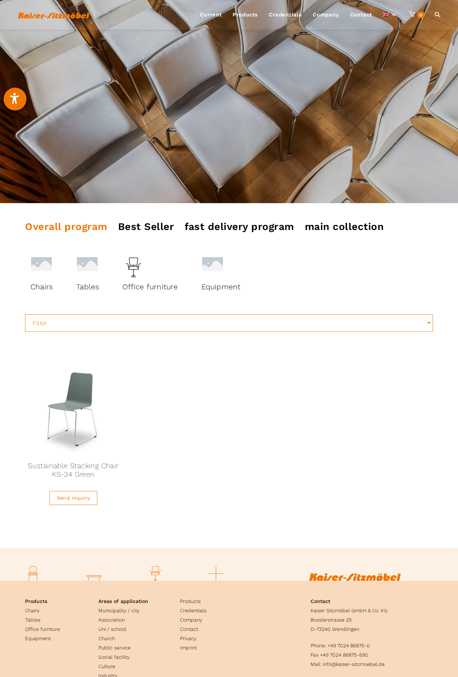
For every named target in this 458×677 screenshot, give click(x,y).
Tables (32, 620)
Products (36, 601)
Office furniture (42, 629)
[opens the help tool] (15, 99)
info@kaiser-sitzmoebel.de (354, 664)
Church (106, 638)
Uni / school (112, 629)
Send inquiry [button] (73, 498)
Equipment (38, 638)
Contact (189, 629)
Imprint (188, 648)
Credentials (193, 610)
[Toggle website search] (437, 15)
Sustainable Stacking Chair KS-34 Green (73, 470)
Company (191, 620)
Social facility (114, 657)
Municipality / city (119, 610)
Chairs (32, 610)
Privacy (188, 638)
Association (111, 620)
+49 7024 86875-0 (348, 645)
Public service (114, 648)
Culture (106, 666)
